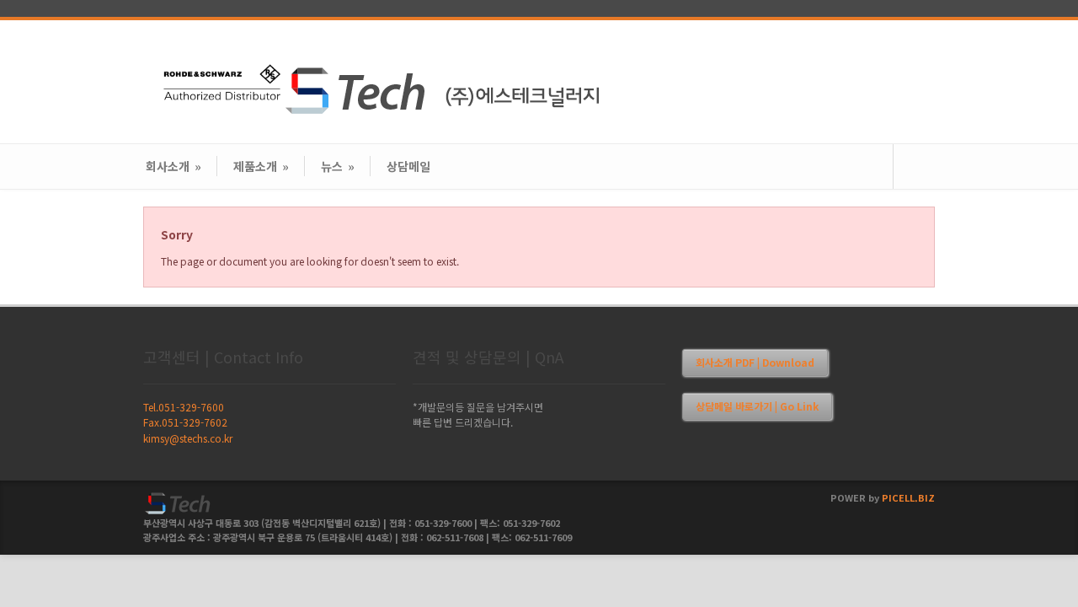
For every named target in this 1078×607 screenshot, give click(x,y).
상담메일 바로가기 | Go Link (757, 406)
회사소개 (173, 166)
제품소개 (261, 166)
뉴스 (338, 166)
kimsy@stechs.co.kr (187, 438)
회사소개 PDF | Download (755, 362)
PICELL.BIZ (908, 497)
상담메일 (408, 166)
